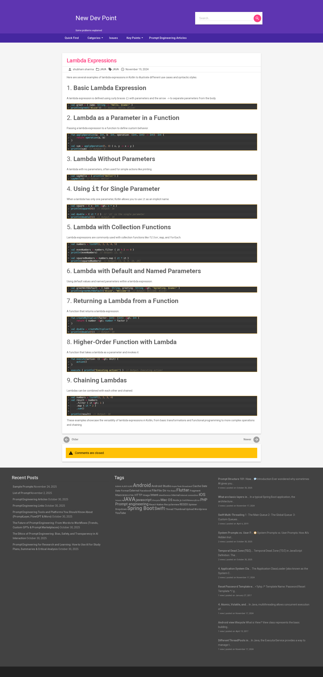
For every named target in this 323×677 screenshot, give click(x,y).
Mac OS (166, 500)
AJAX (130, 486)
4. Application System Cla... (234, 568)
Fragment (195, 490)
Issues (113, 38)
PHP (203, 500)
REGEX (184, 504)
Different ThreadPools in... (234, 640)
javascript (144, 500)
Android (142, 485)
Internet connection (189, 495)
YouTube (120, 512)
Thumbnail (179, 509)
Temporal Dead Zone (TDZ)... (235, 550)
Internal (175, 495)
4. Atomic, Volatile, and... (233, 604)
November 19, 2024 (137, 69)
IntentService (165, 495)
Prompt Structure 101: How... (235, 478)
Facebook (145, 490)
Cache (197, 486)
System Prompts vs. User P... (235, 532)
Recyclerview (171, 504)
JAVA (103, 69)
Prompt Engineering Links (28, 505)
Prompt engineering (132, 504)
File (154, 490)
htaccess (121, 495)
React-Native (156, 504)
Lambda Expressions (91, 60)
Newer (251, 439)
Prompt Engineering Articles (168, 38)
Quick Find (72, 38)
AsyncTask (177, 486)
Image (146, 495)
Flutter (182, 490)
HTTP (138, 495)
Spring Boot (140, 508)
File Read (171, 491)
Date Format (122, 490)
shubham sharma (83, 69)
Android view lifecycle (231, 622)
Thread (169, 509)
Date (204, 486)
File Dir (161, 490)
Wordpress (200, 509)
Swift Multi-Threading (231, 514)
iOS (202, 494)
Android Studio (161, 486)
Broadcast (187, 486)
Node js (177, 500)
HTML (131, 495)
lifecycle (156, 500)
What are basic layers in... (233, 496)
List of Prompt (21, 492)
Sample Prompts (23, 486)
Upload (190, 509)
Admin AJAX (121, 486)
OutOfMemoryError (191, 500)
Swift (159, 508)
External (134, 490)
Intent (154, 495)
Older (71, 439)
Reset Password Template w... (236, 586)
